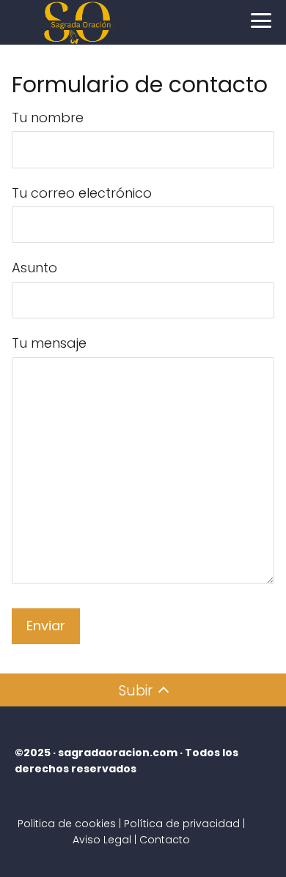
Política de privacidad (182, 823)
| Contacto (162, 839)
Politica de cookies (67, 823)
